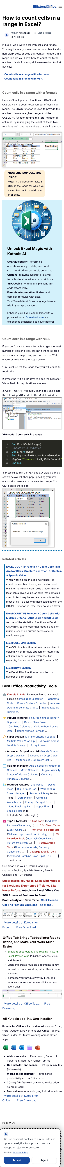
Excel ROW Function (18, 667)
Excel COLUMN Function (21, 642)
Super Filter (43, 806)
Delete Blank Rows (35, 722)
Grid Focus (37, 784)
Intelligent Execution (31, 698)
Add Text (51, 821)
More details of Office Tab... (22, 1003)
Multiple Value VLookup (21, 741)
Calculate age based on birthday (27, 834)
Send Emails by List (19, 806)
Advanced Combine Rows (23, 856)
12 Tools (36, 821)
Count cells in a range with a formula (26, 74)
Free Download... (27, 927)
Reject (44, 1160)
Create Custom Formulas (31, 703)
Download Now (35, 317)
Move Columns (29, 770)
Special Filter (14, 810)
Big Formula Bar (26, 788)
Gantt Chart (15, 829)
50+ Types (50, 825)
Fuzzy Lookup (39, 745)
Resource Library (39, 793)
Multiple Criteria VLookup (40, 736)
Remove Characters (18, 825)
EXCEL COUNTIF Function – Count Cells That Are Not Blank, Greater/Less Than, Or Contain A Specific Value (34, 571)
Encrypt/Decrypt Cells (38, 802)
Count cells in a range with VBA (23, 78)
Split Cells (45, 856)
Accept (17, 1160)
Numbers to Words (26, 847)
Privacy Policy (20, 1152)
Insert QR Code (36, 838)
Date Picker (25, 797)
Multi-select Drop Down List (32, 759)
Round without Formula (30, 730)
